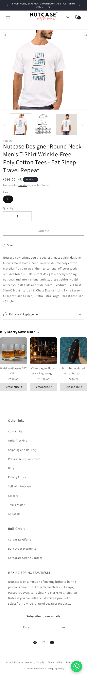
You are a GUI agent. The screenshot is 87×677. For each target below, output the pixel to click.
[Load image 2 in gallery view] (43, 124)
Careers (13, 496)
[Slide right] (82, 125)
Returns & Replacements (24, 459)
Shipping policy (56, 668)
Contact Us (15, 431)
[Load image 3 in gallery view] (66, 124)
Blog (11, 468)
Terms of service (35, 668)
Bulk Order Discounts (22, 548)
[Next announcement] (79, 5)
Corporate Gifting (19, 539)
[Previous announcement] (7, 5)
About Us (14, 514)
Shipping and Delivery (22, 450)
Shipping (22, 185)
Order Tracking (17, 440)
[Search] (68, 16)
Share (11, 245)
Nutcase (18, 662)
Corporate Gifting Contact (25, 558)
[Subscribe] (63, 627)
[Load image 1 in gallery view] (20, 124)
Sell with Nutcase (19, 486)
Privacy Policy (17, 477)
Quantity (8, 208)
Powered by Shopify (33, 662)
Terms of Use (16, 505)
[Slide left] (4, 125)
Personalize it (13, 387)
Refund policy (55, 662)
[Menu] (8, 16)
